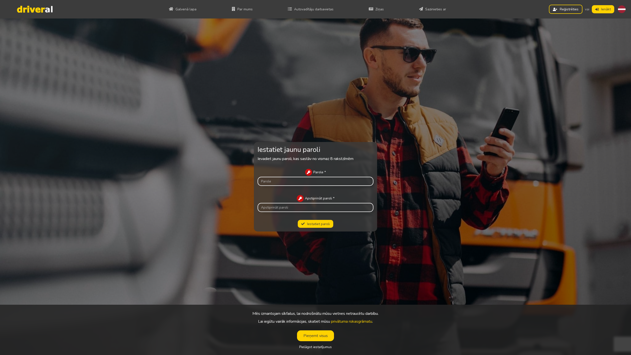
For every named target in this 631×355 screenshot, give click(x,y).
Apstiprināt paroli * (319, 198)
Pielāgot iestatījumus (315, 347)
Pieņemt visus (315, 335)
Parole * (319, 172)
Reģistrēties (569, 9)
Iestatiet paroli (318, 224)
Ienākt (606, 9)
